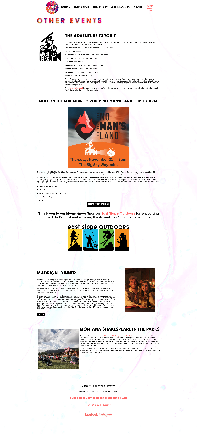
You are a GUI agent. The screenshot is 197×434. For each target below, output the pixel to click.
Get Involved (120, 7)
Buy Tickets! (98, 204)
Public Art (100, 7)
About (138, 7)
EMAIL (99, 405)
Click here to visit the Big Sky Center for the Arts (98, 398)
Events (65, 7)
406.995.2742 (91, 405)
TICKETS (41, 314)
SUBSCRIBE (107, 405)
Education (81, 7)
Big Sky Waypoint (75, 88)
